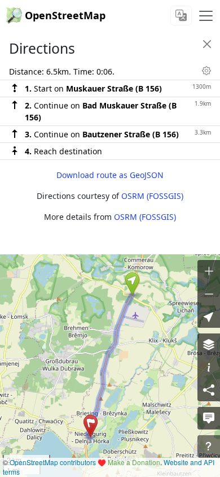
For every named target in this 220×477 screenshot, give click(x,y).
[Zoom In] (208, 271)
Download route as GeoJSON (110, 175)
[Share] (208, 390)
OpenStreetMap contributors (53, 462)
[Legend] (208, 367)
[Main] (205, 15)
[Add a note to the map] (208, 418)
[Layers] (208, 344)
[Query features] (208, 446)
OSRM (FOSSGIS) (152, 195)
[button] (132, 283)
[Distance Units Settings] (206, 70)
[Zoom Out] (208, 294)
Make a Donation (134, 462)
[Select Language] (181, 15)
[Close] (207, 44)
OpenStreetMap (65, 15)
